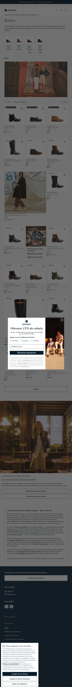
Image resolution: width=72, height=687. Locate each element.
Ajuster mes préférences (19, 684)
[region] (19, 665)
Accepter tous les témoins (20, 674)
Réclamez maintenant (26, 353)
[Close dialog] (61, 319)
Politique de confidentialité (10, 664)
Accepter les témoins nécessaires (19, 679)
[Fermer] (37, 645)
